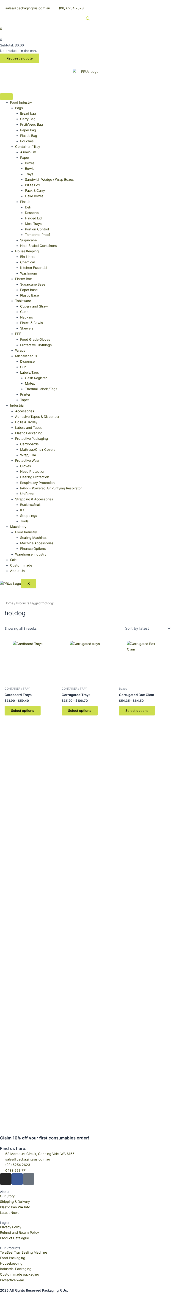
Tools (24, 521)
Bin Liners (27, 257)
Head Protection (32, 472)
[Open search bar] (88, 18)
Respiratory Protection (37, 483)
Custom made (21, 565)
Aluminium (28, 152)
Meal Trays (33, 224)
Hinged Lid (33, 218)
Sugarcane (28, 240)
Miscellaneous (26, 356)
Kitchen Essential (33, 268)
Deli (27, 207)
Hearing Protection (34, 477)
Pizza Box (32, 185)
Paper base (29, 290)
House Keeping (27, 251)
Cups (24, 312)
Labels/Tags (29, 372)
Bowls (29, 169)
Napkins (26, 317)
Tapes (25, 400)
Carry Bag (28, 119)
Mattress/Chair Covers (37, 450)
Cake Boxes (34, 196)
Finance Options (33, 549)
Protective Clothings (36, 345)
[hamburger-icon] (6, 96)
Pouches (27, 141)
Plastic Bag (28, 136)
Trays (29, 174)
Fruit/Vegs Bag (31, 124)
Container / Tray (27, 147)
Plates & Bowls (31, 323)
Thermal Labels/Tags (41, 389)
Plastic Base (29, 295)
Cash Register (36, 378)
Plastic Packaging (28, 433)
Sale (13, 560)
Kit (22, 510)
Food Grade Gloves (35, 339)
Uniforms (27, 494)
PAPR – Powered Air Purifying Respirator (51, 488)
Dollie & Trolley (26, 422)
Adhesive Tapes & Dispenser (37, 417)
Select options (22, 711)
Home (9, 603)
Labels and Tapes (28, 428)
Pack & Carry (35, 191)
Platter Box (23, 279)
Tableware (23, 301)
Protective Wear (27, 461)
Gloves (25, 466)
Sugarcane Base (32, 284)
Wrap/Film (28, 455)
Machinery (18, 527)
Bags (19, 108)
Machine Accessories (36, 543)
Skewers (26, 328)
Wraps (20, 350)
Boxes (30, 163)
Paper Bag (28, 130)
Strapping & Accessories (34, 499)
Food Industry (21, 102)
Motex (30, 383)
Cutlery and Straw (34, 306)
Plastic (25, 202)
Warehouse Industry (30, 554)
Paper (24, 158)
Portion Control (37, 229)
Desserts (32, 213)
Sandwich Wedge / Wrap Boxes (49, 180)
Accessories (24, 411)
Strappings (28, 516)
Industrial (17, 405)
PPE (18, 334)
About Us (17, 571)
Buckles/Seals (30, 505)
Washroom (28, 273)
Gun (23, 367)
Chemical (27, 262)
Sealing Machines (33, 538)
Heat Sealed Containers (38, 246)
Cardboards (29, 444)
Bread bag (28, 113)
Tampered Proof (37, 235)
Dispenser (28, 361)
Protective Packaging (31, 439)
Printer (25, 394)
